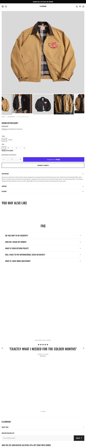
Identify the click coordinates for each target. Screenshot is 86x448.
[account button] (80, 6)
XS (9, 148)
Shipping (4, 129)
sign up (78, 438)
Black (11, 140)
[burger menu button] (3, 6)
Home (3, 116)
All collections (11, 116)
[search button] (6, 6)
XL (25, 148)
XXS (4, 148)
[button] (77, 6)
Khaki (5, 140)
